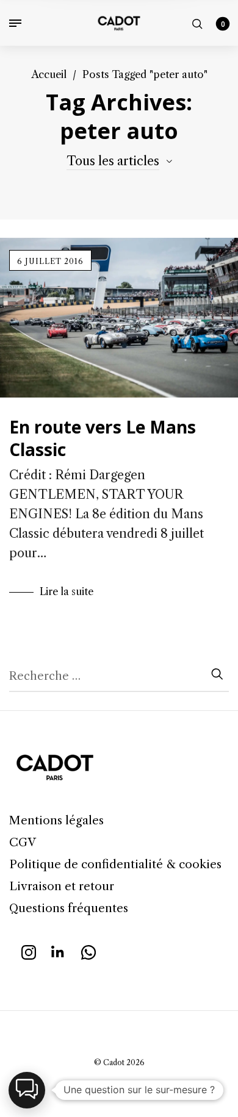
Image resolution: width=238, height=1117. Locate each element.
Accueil (49, 74)
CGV (22, 842)
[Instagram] (28, 951)
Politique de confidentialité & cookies (115, 864)
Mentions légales (56, 820)
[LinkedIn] (58, 951)
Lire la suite (66, 591)
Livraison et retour (61, 886)
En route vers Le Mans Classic (102, 437)
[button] (27, 1090)
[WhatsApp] (88, 951)
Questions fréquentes (68, 908)
